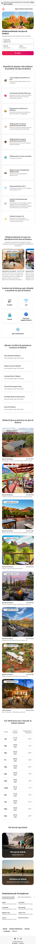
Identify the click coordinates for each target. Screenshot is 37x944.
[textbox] (9, 48)
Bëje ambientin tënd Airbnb (24, 9)
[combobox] (17, 42)
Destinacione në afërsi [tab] (8, 897)
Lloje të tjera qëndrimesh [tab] (24, 897)
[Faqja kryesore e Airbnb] (3, 9)
